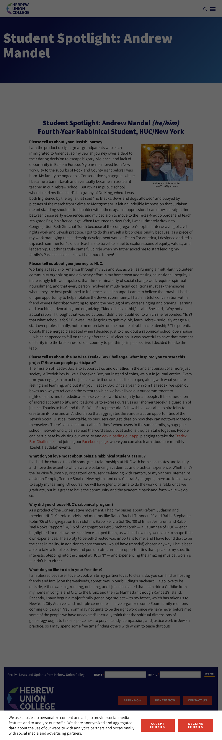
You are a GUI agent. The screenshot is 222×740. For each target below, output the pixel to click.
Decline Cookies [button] (195, 725)
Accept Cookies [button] (157, 725)
